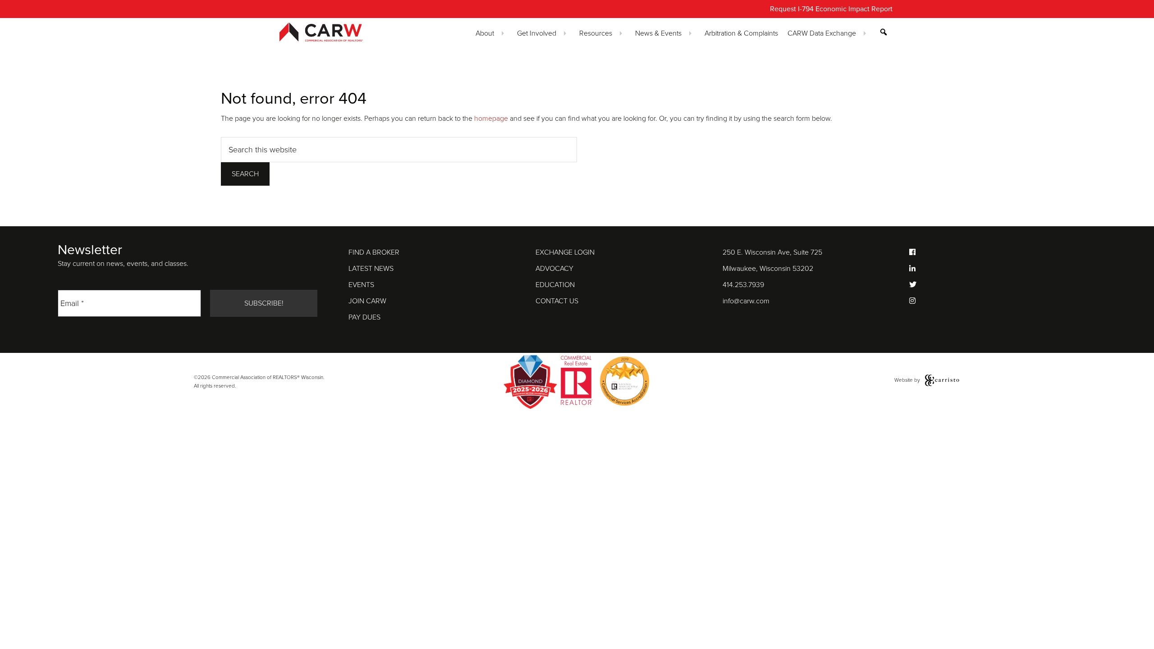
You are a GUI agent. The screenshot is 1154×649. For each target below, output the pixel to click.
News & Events (658, 33)
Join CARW (367, 301)
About (485, 33)
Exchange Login (565, 252)
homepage (491, 118)
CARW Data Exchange (822, 33)
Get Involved (536, 33)
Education (555, 284)
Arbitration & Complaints (741, 33)
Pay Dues (364, 317)
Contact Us (557, 301)
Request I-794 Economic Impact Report (831, 9)
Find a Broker (373, 252)
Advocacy (554, 268)
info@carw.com (746, 301)
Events (361, 284)
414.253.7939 (743, 284)
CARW (337, 32)
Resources (595, 33)
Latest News (371, 268)
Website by (907, 380)
